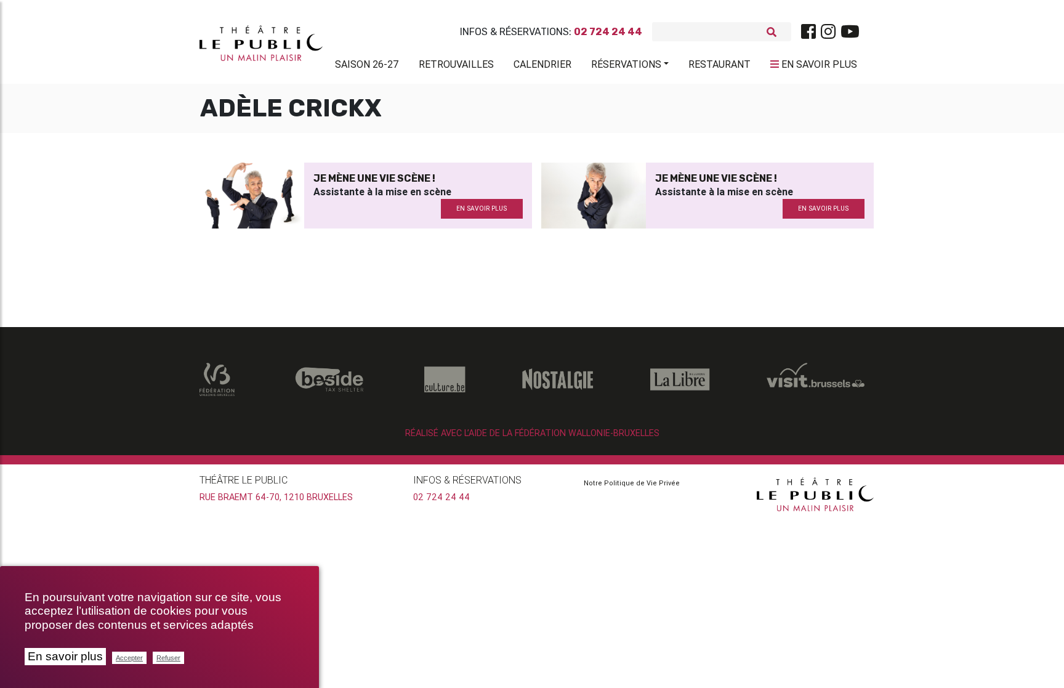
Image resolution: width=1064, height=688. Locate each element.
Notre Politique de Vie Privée (632, 483)
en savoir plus (481, 208)
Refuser (168, 658)
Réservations (626, 64)
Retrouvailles (456, 64)
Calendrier (542, 64)
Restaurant (719, 64)
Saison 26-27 (367, 64)
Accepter (129, 658)
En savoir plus (65, 656)
